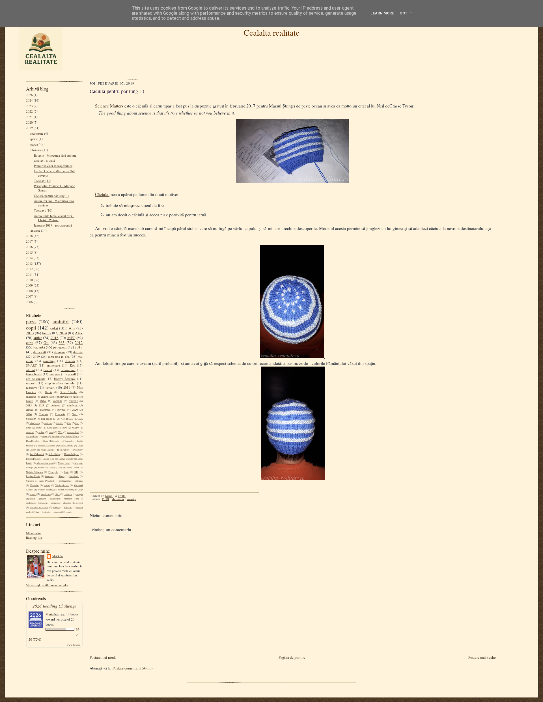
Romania (60, 414)
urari (51, 432)
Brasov (69, 419)
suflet (38, 337)
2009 (29, 285)
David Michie (32, 441)
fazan (32, 498)
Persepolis (53, 472)
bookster (31, 419)
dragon (79, 494)
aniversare (53, 365)
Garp (80, 445)
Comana (43, 414)
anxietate (31, 397)
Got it (406, 13)
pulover (56, 507)
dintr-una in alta (59, 356)
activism (48, 423)
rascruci (31, 383)
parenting (49, 361)
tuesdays (31, 387)
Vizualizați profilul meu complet (47, 585)
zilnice (29, 410)
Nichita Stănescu (34, 472)
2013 (29, 263)
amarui (33, 494)
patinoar (55, 503)
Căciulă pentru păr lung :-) (51, 195)
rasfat (76, 397)
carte (29, 342)
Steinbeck (74, 476)
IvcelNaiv (78, 449)
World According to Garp (70, 489)
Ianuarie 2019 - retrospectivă (53, 225)
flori (77, 423)
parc (65, 427)
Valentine (34, 485)
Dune (45, 441)
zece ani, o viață (44, 160)
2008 (29, 291)
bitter (57, 494)
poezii (72, 374)
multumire (31, 503)
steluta (47, 512)
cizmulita (46, 397)
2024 (29, 100)
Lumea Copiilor (66, 458)
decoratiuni (68, 370)
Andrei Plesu (32, 436)
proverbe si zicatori (39, 507)
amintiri (61, 321)
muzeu (43, 503)
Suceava (30, 481)
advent (30, 370)
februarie (36, 150)
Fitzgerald (68, 441)
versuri (50, 387)
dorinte (78, 352)
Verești (47, 485)
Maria (57, 556)
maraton (68, 498)
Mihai (43, 401)
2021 (29, 117)
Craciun (70, 361)
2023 (29, 106)
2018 (29, 236)
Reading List (34, 537)
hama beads (34, 374)
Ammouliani (73, 432)
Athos (45, 436)
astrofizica (46, 494)
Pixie (66, 472)
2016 (29, 247)
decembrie (36, 133)
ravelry (75, 427)
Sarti (74, 414)
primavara (62, 397)
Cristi (80, 419)
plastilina (67, 503)
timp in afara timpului (60, 383)
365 (61, 342)
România (49, 476)
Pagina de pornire (292, 657)
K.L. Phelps (54, 454)
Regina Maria (33, 476)
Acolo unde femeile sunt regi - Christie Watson (54, 218)
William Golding (45, 489)
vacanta (39, 347)
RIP (76, 472)
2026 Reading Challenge (54, 606)
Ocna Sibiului (68, 392)
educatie (73, 401)
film (69, 423)
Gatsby (33, 449)
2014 (29, 258)
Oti (46, 342)
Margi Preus (64, 463)
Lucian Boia (48, 458)
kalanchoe (55, 498)
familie (59, 423)
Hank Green (47, 449)
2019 (29, 128)
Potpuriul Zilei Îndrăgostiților (53, 165)
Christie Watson (71, 436)
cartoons (68, 494)
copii (31, 327)
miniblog (72, 405)
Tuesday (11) (42, 180)
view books (73, 645)
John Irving (34, 423)
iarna (28, 427)
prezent (79, 503)
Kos (72, 365)
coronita (57, 401)
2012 (29, 269)
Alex (79, 332)
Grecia (48, 392)
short (38, 512)
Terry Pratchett (46, 481)
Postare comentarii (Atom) (132, 668)
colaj (54, 328)
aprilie (34, 139)
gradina (42, 498)
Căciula (102, 194)
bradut (48, 370)
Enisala (55, 441)
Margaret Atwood (45, 463)
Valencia (78, 481)
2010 (29, 280)
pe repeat (60, 347)
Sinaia (61, 476)
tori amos (46, 419)
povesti (61, 410)
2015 (29, 252)
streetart (58, 512)
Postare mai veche (482, 657)
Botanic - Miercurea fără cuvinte (55, 155)
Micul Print (33, 533)
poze (31, 321)
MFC (71, 337)
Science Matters (109, 106)
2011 (29, 274)
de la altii (39, 352)
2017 (29, 241)
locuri (46, 332)
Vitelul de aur (62, 485)
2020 (29, 122)
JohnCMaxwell (37, 454)
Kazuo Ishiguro (71, 454)
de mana (59, 352)
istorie (39, 427)
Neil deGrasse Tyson (68, 467)
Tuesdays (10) (43, 210)
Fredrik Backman (46, 445)
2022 (29, 111)
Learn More (382, 13)
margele (54, 374)
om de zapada (35, 378)
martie (34, 144)
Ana (72, 328)
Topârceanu (64, 481)
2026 (29, 95)
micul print (52, 427)
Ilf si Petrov (63, 449)
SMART (31, 365)
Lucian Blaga (32, 458)
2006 (29, 302)
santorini (30, 432)
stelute (41, 432)
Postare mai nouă (103, 657)
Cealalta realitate (271, 32)
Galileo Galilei (66, 445)
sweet (68, 512)
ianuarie (35, 230)
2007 (29, 296)
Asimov (55, 405)
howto (29, 401)
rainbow (68, 507)
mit (77, 498)
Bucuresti (45, 410)
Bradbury (56, 436)
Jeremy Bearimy (65, 378)
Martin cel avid (45, 467)
